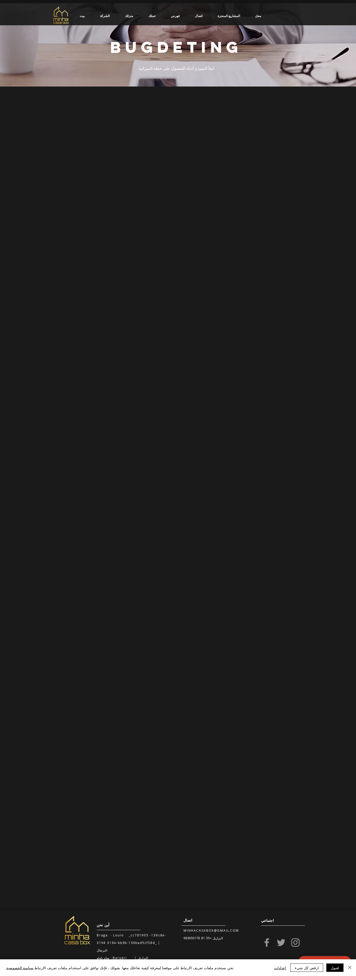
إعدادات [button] (280, 967)
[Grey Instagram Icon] (295, 942)
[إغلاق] (350, 967)
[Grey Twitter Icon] (281, 942)
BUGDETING (176, 47)
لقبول (335, 967)
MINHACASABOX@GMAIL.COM (211, 930)
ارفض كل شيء (307, 967)
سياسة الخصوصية (19, 967)
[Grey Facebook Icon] (266, 942)
